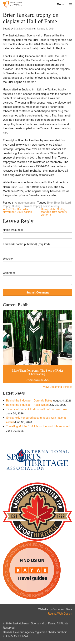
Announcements (25, 202)
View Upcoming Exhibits (57, 386)
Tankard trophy (31, 206)
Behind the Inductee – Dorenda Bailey (29, 400)
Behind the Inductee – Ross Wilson (27, 405)
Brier (50, 202)
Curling (16, 206)
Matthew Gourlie (23, 28)
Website (8, 258)
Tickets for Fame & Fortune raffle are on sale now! (37, 409)
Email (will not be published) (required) (26, 244)
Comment (9, 273)
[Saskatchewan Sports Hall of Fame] (37, 4)
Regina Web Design (60, 613)
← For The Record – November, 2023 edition (17, 210)
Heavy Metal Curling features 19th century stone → (54, 211)
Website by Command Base (55, 609)
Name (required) (13, 230)
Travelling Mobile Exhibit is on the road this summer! (38, 426)
